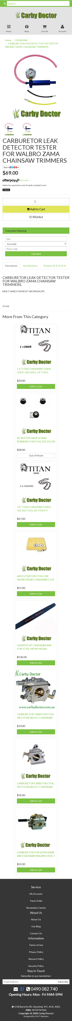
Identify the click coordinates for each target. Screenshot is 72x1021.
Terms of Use (36, 945)
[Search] (5, 3)
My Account (36, 893)
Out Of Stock (36, 455)
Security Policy (36, 965)
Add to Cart (37, 209)
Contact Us (36, 933)
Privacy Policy (36, 952)
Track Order (36, 900)
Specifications (30, 265)
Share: (7, 167)
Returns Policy (36, 959)
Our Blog (36, 926)
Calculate (36, 253)
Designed (28, 1016)
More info (23, 180)
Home (8, 40)
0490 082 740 (44, 989)
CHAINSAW (21, 40)
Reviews (48, 265)
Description (11, 265)
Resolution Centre (36, 907)
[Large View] (9, 129)
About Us (36, 919)
